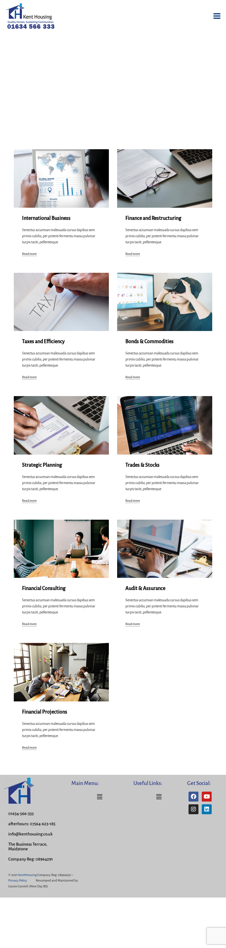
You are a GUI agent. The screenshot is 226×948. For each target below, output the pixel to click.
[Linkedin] (207, 809)
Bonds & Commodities (149, 341)
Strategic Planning (42, 465)
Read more (29, 253)
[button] (99, 797)
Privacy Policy (17, 880)
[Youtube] (207, 797)
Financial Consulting (44, 588)
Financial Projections (44, 712)
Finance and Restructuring (153, 218)
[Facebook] (193, 797)
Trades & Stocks (142, 465)
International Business (46, 218)
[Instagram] (193, 809)
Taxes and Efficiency (43, 341)
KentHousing (27, 875)
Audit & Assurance (145, 588)
